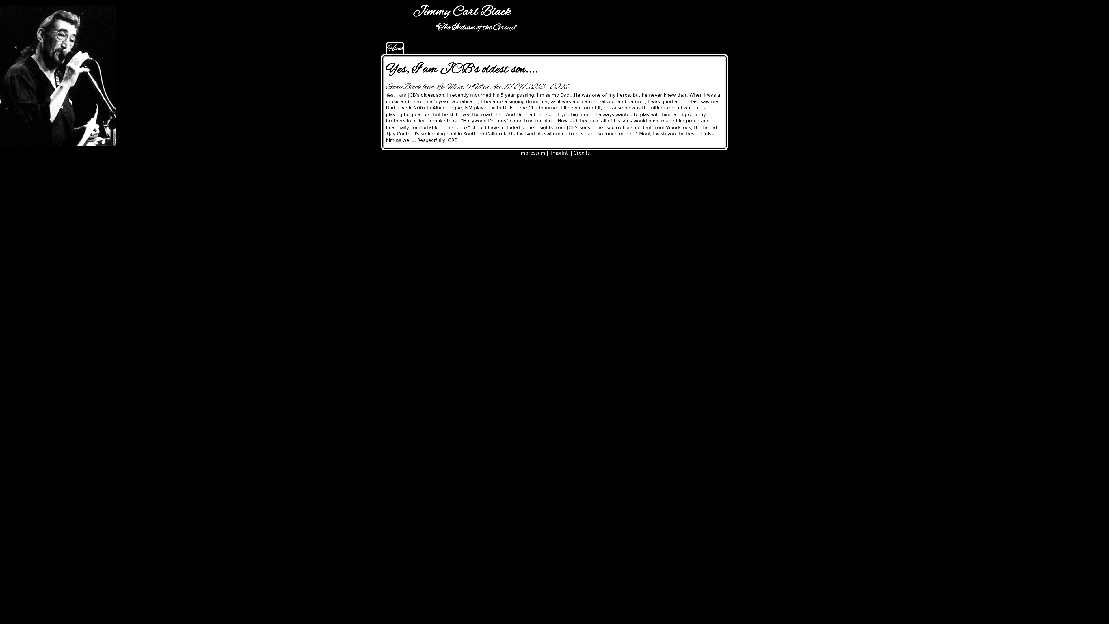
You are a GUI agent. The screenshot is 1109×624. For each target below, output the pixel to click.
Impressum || (535, 153)
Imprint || (562, 153)
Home (395, 48)
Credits (582, 153)
